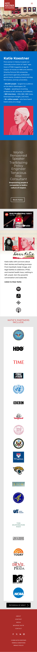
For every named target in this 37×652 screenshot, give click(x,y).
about (18, 616)
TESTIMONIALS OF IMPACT (17, 605)
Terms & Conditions (18, 642)
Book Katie (18, 200)
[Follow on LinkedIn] (20, 634)
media (18, 622)
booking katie (18, 625)
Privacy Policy (19, 645)
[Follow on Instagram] (23, 634)
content (18, 619)
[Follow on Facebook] (13, 634)
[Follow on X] (16, 634)
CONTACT (18, 628)
